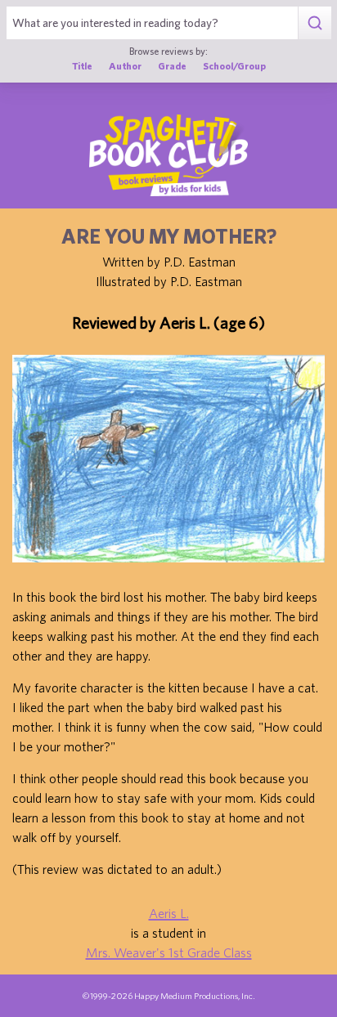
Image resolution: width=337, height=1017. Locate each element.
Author (125, 65)
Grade (172, 65)
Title (82, 65)
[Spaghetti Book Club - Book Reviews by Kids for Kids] (168, 155)
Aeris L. (169, 913)
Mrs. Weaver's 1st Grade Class (169, 952)
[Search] (314, 23)
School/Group (234, 65)
